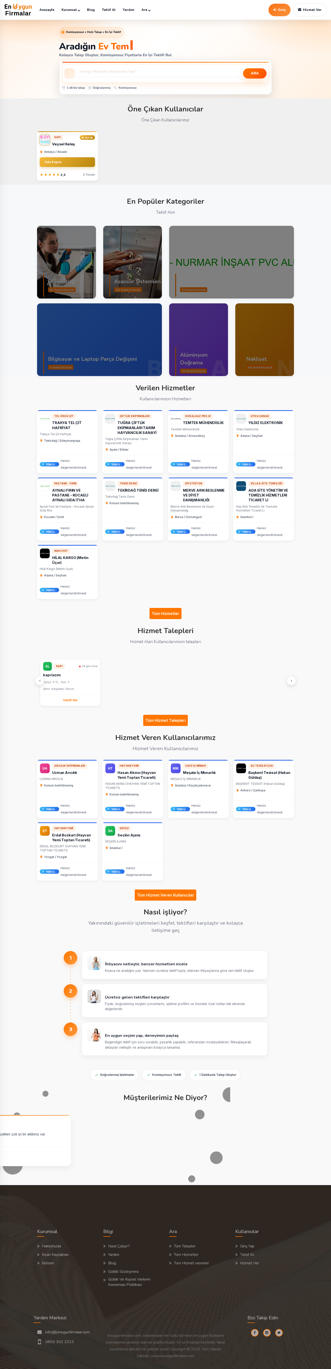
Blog (91, 10)
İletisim (48, 1263)
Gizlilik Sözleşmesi (123, 1271)
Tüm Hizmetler (165, 613)
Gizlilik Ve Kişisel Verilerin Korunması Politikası (129, 1282)
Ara (144, 10)
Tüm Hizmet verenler (191, 1263)
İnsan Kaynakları (55, 1254)
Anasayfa (46, 10)
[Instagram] (268, 1332)
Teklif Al (109, 10)
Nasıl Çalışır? (119, 1246)
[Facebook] (256, 1332)
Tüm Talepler (185, 1246)
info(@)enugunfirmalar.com (67, 1332)
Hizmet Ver (249, 1263)
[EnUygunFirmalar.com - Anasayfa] (18, 10)
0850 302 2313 (59, 1342)
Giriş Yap (247, 1246)
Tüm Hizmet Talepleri (165, 720)
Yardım (128, 10)
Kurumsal (69, 10)
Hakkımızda (51, 1246)
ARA (255, 73)
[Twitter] (280, 1332)
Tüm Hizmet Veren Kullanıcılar (165, 894)
